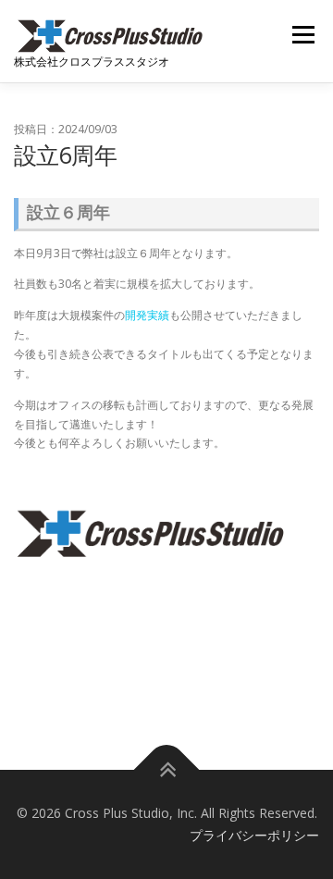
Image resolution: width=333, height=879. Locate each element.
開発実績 (147, 315)
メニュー (303, 35)
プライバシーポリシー (254, 835)
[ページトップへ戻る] (167, 770)
